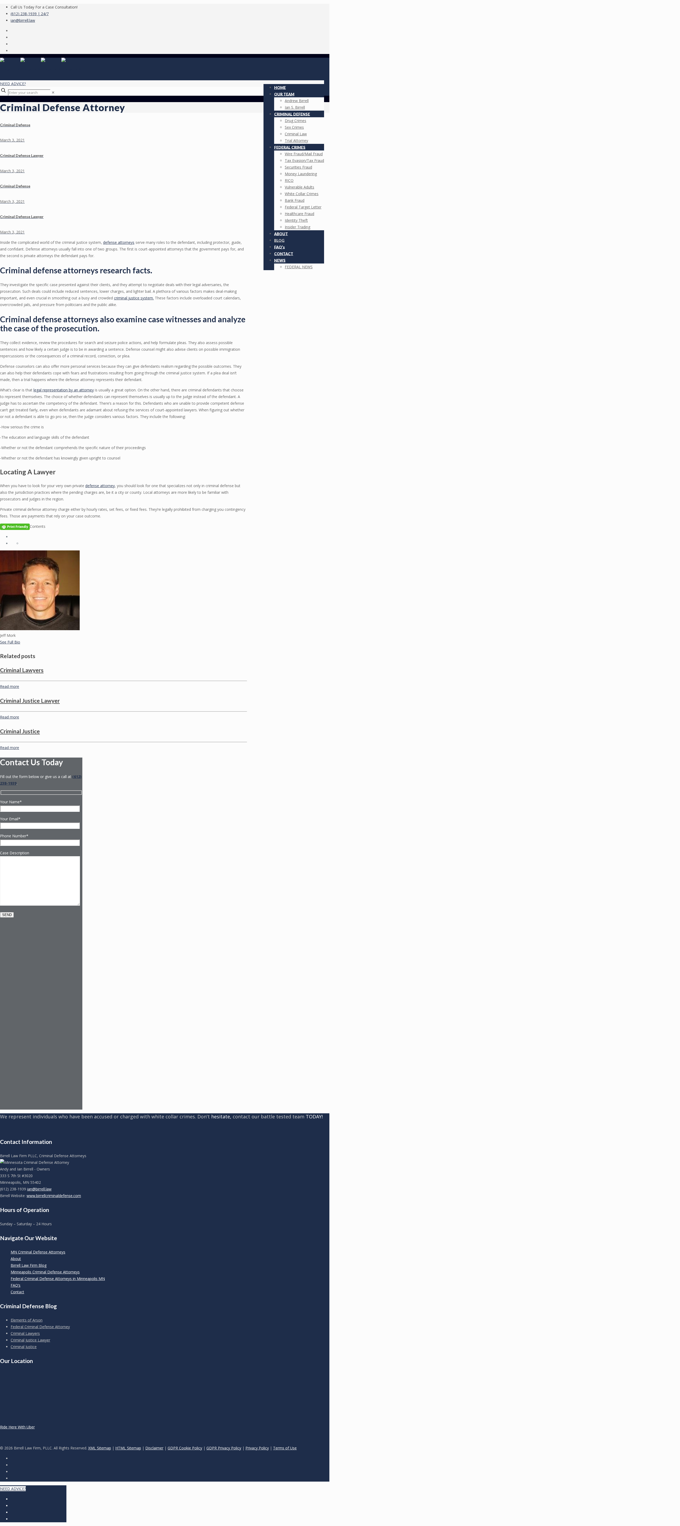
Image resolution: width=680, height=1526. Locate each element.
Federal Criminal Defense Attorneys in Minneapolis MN (58, 1278)
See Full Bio (10, 642)
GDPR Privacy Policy (223, 1447)
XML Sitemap (99, 1447)
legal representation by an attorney (63, 389)
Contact (17, 1291)
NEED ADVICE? (13, 83)
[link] (53, 92)
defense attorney (100, 485)
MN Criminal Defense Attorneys (38, 1252)
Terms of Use (285, 1447)
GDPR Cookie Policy (185, 1447)
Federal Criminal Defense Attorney (40, 1326)
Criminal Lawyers (22, 670)
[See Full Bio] (23, 642)
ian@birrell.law (23, 20)
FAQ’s (15, 1285)
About (16, 1258)
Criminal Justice (20, 731)
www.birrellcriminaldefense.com (54, 1195)
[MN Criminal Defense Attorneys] (41, 69)
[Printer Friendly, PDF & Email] (15, 526)
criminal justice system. (134, 297)
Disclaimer (154, 1447)
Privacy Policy (257, 1447)
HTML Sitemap (128, 1447)
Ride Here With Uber (17, 1426)
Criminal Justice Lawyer (30, 700)
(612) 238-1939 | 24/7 (30, 13)
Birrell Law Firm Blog (28, 1265)
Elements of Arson (26, 1320)
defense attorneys (118, 242)
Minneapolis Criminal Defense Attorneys (45, 1271)
